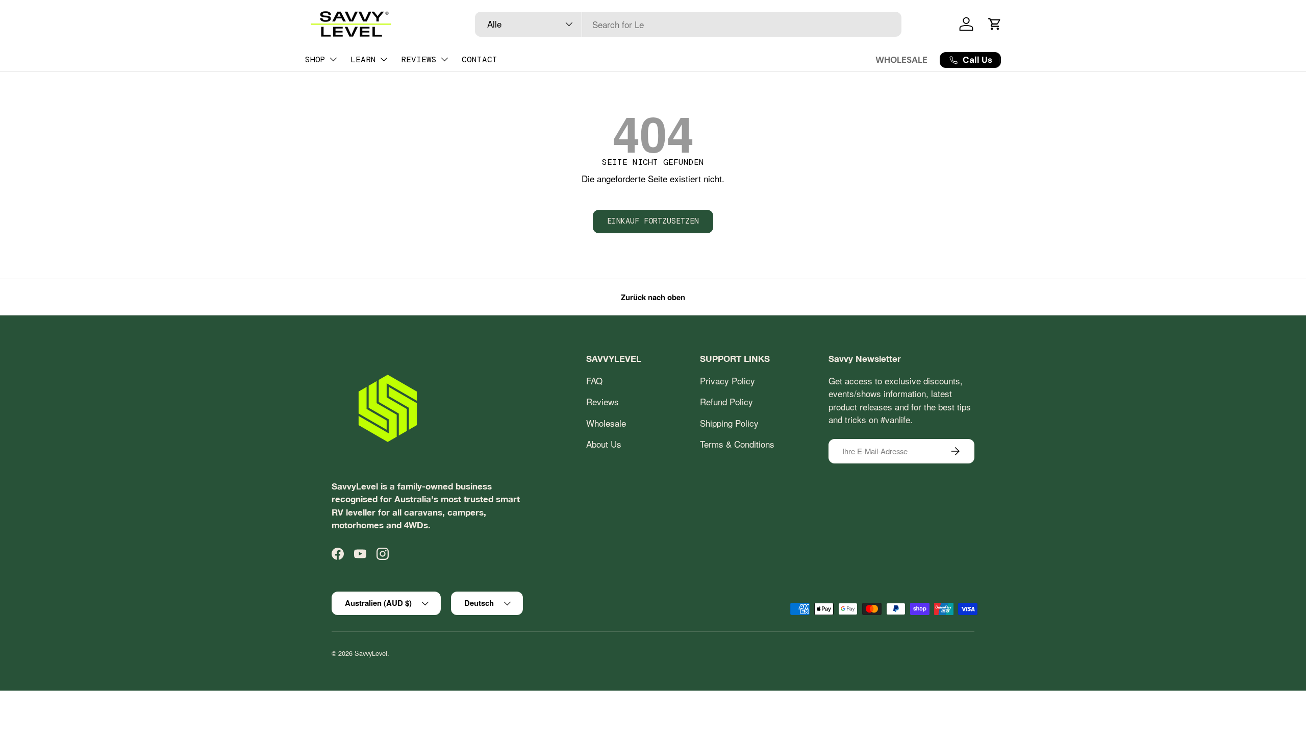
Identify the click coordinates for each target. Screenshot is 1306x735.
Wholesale (606, 422)
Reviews (602, 401)
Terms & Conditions (737, 443)
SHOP (315, 59)
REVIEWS (419, 59)
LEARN (363, 59)
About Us (603, 443)
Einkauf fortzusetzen (653, 221)
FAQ (594, 380)
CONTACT (479, 59)
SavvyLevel (371, 653)
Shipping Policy (729, 422)
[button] (995, 24)
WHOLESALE (901, 59)
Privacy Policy (727, 380)
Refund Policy (726, 401)
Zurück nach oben (653, 297)
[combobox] (688, 24)
